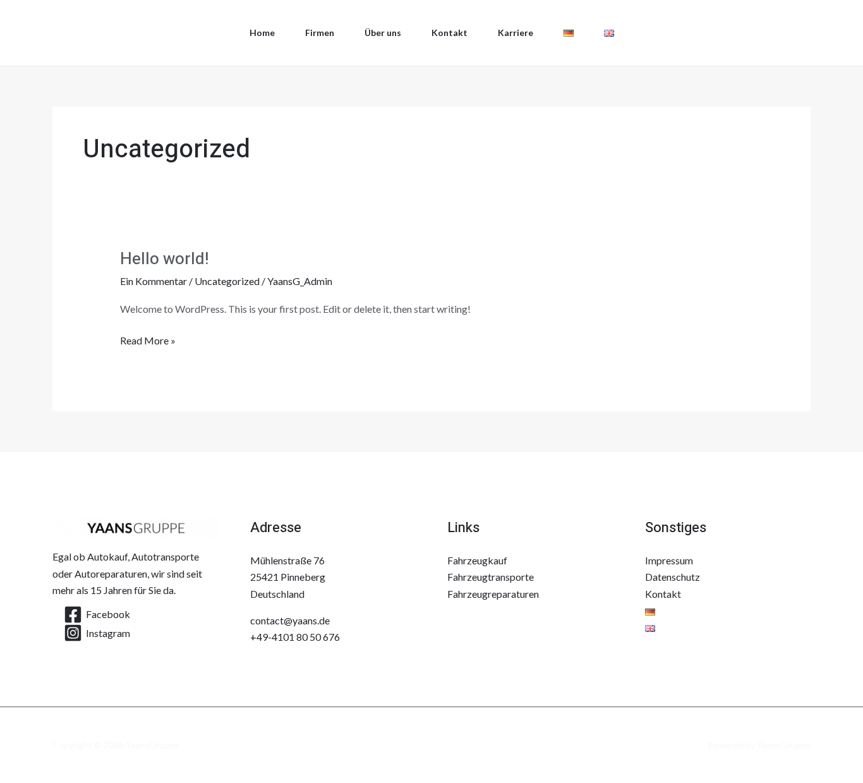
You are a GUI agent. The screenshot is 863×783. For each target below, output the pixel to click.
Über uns (383, 32)
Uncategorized (227, 281)
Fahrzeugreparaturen (493, 594)
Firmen (319, 32)
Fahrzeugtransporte (490, 577)
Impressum (669, 560)
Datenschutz (672, 577)
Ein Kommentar (153, 281)
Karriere (515, 32)
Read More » (148, 339)
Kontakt (449, 32)
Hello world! (164, 259)
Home (262, 32)
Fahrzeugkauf (477, 560)
